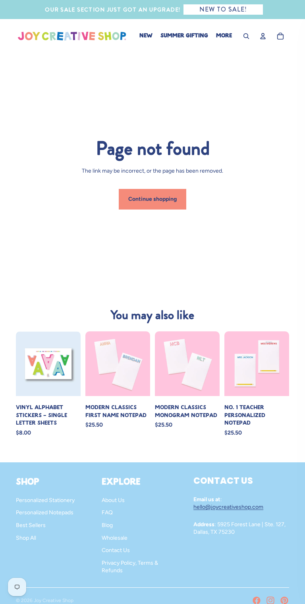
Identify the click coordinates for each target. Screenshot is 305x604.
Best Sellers (31, 525)
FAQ (107, 512)
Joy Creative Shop (53, 600)
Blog (107, 525)
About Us (113, 500)
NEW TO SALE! (223, 9)
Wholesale (114, 538)
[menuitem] (224, 36)
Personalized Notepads (44, 512)
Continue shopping (152, 199)
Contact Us (116, 550)
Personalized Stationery (45, 500)
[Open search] (246, 36)
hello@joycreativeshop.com (228, 507)
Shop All (26, 538)
